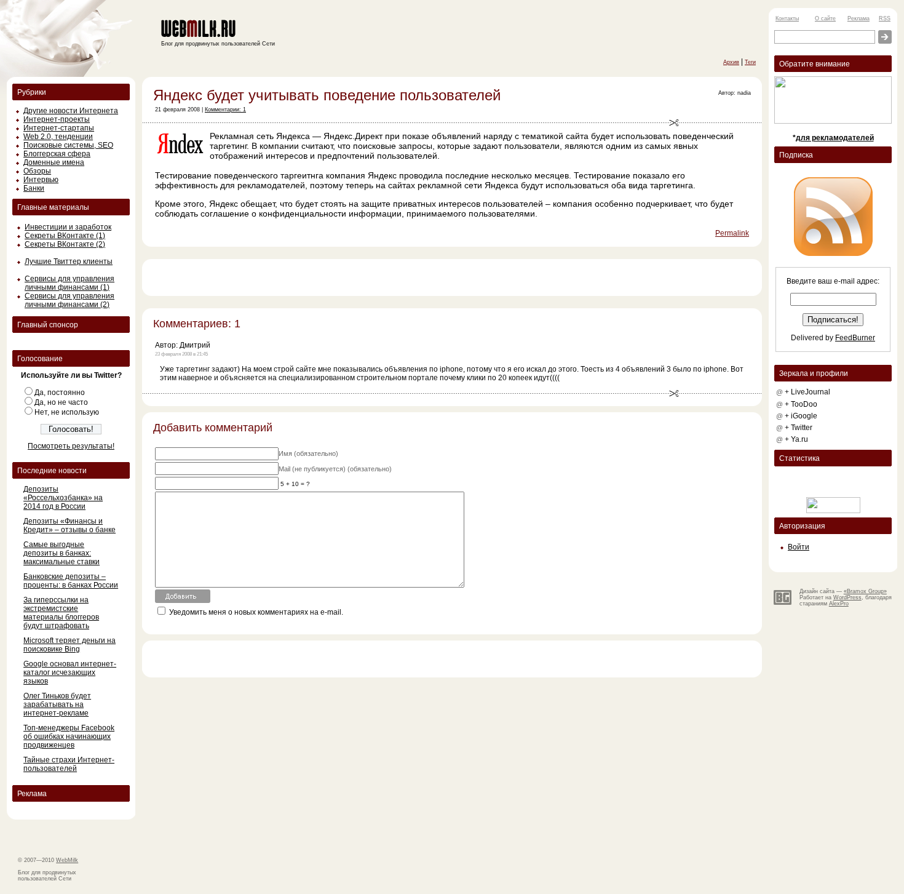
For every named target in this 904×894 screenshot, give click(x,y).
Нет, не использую (66, 412)
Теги (750, 62)
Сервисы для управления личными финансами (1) (69, 283)
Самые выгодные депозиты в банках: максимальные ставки (61, 553)
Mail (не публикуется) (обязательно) (335, 469)
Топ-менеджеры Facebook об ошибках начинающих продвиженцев (68, 736)
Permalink (732, 233)
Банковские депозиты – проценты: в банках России (70, 580)
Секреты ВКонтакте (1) (65, 235)
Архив (731, 62)
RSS (884, 18)
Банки (33, 188)
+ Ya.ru (796, 439)
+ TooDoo (801, 404)
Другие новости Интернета (70, 110)
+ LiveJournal (807, 392)
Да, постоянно (59, 392)
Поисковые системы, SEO (68, 145)
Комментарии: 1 (225, 109)
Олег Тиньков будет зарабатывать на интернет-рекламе (57, 704)
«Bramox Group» (865, 591)
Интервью (40, 179)
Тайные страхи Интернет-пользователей (68, 764)
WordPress (847, 597)
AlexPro (839, 604)
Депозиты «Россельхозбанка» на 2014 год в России (63, 498)
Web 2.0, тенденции (58, 136)
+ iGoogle (801, 416)
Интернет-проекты (56, 119)
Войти (798, 547)
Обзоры (37, 171)
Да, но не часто (61, 402)
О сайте (825, 18)
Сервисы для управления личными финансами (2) (69, 300)
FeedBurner (855, 337)
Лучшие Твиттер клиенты (69, 261)
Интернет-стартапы (58, 128)
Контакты (787, 18)
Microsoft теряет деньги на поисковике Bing (69, 644)
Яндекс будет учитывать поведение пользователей (327, 95)
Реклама (858, 18)
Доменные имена (53, 162)
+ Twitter (798, 427)
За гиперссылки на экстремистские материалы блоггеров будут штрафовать (61, 613)
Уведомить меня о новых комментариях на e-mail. (256, 612)
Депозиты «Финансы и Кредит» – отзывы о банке (69, 525)
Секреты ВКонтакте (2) (65, 244)
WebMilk (67, 860)
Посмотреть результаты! (71, 446)
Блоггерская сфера (56, 154)
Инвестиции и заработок (68, 227)
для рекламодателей (835, 138)
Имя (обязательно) (308, 453)
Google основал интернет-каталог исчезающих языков (69, 672)
